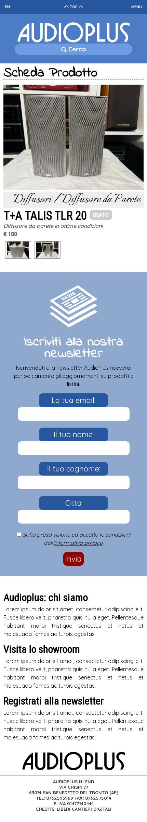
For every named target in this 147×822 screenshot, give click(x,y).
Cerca (76, 49)
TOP (74, 6)
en (7, 6)
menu (136, 6)
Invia (73, 559)
